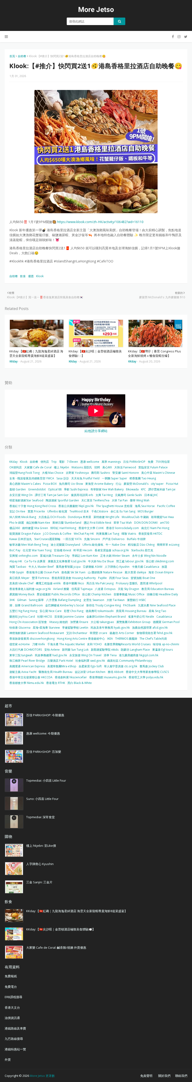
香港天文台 (12, 1007)
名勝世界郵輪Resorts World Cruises (127, 644)
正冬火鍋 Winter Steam (115, 556)
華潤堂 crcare (98, 633)
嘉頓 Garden (17, 489)
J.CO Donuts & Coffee (57, 534)
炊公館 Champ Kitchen (96, 594)
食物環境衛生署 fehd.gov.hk (154, 633)
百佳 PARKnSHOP (134, 462)
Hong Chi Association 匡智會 (28, 622)
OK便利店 (15, 467)
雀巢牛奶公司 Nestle (141, 617)
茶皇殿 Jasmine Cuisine (69, 617)
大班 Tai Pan (120, 500)
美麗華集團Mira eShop (61, 666)
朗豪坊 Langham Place (135, 650)
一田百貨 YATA (72, 539)
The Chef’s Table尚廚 (153, 639)
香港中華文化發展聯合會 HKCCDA (30, 677)
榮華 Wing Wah (139, 500)
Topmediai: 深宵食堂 (40, 817)
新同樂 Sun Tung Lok (75, 650)
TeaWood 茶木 (79, 511)
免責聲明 (146, 1076)
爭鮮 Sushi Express (76, 489)
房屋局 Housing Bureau (131, 611)
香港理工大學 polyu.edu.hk (146, 677)
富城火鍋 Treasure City (55, 556)
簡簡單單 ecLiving (168, 545)
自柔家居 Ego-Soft (90, 666)
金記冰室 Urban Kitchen (90, 672)
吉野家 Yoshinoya (77, 473)
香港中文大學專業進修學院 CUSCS (147, 672)
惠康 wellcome (89, 462)
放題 (164, 567)
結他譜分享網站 (96, 431)
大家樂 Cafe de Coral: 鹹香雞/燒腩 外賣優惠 (56, 947)
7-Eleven (72, 462)
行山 (118, 484)
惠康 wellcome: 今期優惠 (43, 733)
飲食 (23, 276)
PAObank (129, 605)
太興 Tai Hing (104, 495)
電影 (62, 462)
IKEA (110, 639)
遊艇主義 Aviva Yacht (22, 672)
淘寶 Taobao (17, 567)
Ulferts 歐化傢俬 (92, 545)
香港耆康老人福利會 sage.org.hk (30, 589)
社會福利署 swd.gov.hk (90, 661)
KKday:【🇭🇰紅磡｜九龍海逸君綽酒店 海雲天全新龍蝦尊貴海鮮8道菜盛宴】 (36, 353)
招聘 (97, 467)
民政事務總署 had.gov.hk (51, 655)
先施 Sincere (92, 539)
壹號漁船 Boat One (143, 578)
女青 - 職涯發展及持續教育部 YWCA (31, 478)
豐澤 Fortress (40, 578)
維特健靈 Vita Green (35, 528)
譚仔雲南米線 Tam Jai (161, 489)
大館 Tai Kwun (116, 600)
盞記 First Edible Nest (97, 523)
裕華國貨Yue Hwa (162, 517)
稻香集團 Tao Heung (142, 478)
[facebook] (173, 36)
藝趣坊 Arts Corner (122, 633)
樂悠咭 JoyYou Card (22, 617)
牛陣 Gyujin (16, 572)
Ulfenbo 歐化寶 (57, 511)
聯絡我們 (181, 1076)
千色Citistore (99, 511)
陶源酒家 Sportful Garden (62, 500)
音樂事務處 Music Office (129, 594)
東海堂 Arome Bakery (99, 484)
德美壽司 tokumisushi (100, 611)
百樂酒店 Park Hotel (60, 661)
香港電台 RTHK (55, 683)
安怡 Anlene (52, 650)
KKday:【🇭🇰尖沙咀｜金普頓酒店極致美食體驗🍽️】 (95, 353)
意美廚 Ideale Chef (21, 583)
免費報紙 (11, 976)
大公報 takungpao (102, 622)
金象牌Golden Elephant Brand (106, 617)
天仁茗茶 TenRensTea (95, 500)
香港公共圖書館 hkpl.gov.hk (76, 506)
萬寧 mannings (111, 462)
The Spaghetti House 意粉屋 (114, 506)
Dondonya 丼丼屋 (79, 517)
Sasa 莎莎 (62, 478)
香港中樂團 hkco (73, 583)
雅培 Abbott (115, 672)
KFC (143, 489)
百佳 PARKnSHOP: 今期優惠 (45, 715)
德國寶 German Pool (166, 622)
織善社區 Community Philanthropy (129, 661)
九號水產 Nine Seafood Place (157, 605)
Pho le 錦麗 (16, 523)
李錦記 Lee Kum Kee (85, 556)
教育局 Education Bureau (157, 589)
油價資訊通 (12, 1018)
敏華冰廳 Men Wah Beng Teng (28, 545)
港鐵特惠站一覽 (15, 1049)
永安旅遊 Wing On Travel (85, 655)
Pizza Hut (172, 484)
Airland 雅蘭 (61, 589)
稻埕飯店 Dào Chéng (141, 545)
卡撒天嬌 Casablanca (145, 567)
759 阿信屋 (163, 462)
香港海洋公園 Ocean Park (42, 572)
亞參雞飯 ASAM (92, 567)
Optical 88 (55, 489)
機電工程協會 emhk (48, 583)
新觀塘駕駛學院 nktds (104, 650)
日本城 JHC (151, 495)
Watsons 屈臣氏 (81, 467)
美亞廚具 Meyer (19, 578)
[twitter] (185, 36)
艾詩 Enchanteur (76, 633)
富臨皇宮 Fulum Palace (153, 467)
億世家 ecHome (19, 644)
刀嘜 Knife (38, 644)
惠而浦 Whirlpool (151, 583)
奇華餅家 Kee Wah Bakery (107, 489)
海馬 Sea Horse (145, 506)
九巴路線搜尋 (14, 1039)
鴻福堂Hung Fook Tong (24, 473)
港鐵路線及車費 (15, 1028)
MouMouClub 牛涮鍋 (135, 517)
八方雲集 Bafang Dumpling (63, 600)
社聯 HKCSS (44, 617)
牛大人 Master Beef (41, 567)
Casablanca (164, 617)
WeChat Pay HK (84, 534)
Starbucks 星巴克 (142, 550)
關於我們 (164, 1076)
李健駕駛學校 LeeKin (75, 628)
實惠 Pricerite (36, 511)
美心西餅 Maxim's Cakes (25, 484)
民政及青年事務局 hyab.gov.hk (110, 628)
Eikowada (132, 489)
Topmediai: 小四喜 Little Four (46, 780)
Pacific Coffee (166, 506)
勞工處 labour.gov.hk (130, 561)
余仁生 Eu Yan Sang (123, 511)
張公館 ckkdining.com (160, 561)
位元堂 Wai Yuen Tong (37, 550)
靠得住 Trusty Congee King (103, 605)
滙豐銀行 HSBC (136, 600)
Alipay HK (15, 561)
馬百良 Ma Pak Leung (100, 583)
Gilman (21, 600)
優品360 (14, 528)
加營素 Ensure (79, 622)
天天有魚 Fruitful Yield (85, 478)
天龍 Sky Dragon (128, 589)
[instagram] (179, 36)
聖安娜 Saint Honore (125, 473)
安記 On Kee (17, 511)
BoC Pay (14, 550)
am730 (164, 523)
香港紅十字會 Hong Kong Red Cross (32, 506)
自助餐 (22, 56)
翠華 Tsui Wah (123, 523)
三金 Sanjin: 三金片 (39, 882)
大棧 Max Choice (52, 473)
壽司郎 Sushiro (100, 473)
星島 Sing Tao (157, 611)
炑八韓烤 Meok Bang (22, 517)
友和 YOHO (94, 644)
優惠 (31, 276)
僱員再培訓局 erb (82, 495)
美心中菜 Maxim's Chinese (158, 473)
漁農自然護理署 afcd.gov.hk (150, 628)
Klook (40, 276)
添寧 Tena (110, 655)
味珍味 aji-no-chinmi (166, 644)
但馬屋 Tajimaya (81, 589)
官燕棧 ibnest (62, 550)
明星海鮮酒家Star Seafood (26, 500)
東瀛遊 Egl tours (162, 650)
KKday (13, 462)
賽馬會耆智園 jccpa (68, 567)
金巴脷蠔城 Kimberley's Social (64, 605)
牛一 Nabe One (116, 545)
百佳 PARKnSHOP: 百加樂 (43, 752)
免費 (150, 462)
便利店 (45, 462)
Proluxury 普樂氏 (127, 583)
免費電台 (11, 987)
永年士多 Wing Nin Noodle (149, 556)
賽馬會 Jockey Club (152, 666)
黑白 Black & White (79, 683)
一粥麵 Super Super (114, 478)
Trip (54, 462)
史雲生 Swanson (93, 600)
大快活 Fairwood (125, 467)
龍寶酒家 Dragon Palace (25, 534)
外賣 (8, 1059)
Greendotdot (37, 489)
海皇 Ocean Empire (161, 572)
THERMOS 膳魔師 (126, 639)
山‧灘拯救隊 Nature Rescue (105, 572)
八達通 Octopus (105, 589)
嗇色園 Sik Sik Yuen (73, 572)
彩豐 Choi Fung (73, 611)
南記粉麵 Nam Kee (38, 523)
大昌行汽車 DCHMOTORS (25, 650)
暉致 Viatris (129, 534)
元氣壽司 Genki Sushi (128, 495)
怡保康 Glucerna (19, 628)
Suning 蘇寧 (36, 600)
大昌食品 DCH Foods (52, 517)
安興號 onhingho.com (23, 556)
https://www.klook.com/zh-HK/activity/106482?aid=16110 (100, 222)
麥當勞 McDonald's (136, 484)
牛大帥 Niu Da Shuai (101, 561)
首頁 (12, 56)
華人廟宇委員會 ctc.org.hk (120, 666)
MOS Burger (146, 511)
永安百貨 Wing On (21, 495)
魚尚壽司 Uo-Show (71, 484)
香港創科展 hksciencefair (71, 677)
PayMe (102, 578)
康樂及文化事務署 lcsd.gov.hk (67, 561)
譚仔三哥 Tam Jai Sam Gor (52, 495)
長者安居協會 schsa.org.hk (112, 550)
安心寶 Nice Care (51, 611)
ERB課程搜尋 (13, 997)
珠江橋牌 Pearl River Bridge (27, 661)
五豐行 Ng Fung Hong (23, 611)
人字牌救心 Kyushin (117, 567)
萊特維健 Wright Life (106, 517)
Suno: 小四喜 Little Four (42, 799)
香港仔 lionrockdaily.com (122, 528)
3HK (12, 600)
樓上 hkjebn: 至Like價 (41, 845)
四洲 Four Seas (118, 578)
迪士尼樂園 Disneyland (65, 545)
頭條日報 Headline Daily (162, 594)
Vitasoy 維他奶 (58, 622)
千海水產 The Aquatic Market (66, 644)
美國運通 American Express (27, 666)
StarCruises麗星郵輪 (47, 539)
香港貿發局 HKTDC (150, 534)
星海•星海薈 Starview (46, 628)
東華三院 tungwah (21, 655)
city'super (157, 484)
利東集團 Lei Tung (107, 534)
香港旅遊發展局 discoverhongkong (32, 639)
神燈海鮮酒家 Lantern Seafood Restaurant (36, 633)
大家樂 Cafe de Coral (38, 467)
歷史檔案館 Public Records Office (58, 594)
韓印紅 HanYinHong (63, 528)
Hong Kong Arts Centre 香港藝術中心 (81, 639)
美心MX (107, 467)
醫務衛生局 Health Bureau (55, 672)
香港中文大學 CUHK (91, 528)
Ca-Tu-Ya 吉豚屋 (34, 561)
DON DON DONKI (146, 523)
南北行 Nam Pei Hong (155, 528)
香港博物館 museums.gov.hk (107, 677)
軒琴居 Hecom (83, 550)
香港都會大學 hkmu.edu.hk (26, 683)
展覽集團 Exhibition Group (133, 622)
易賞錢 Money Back (21, 594)
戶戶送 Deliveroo (113, 539)
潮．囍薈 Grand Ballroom (26, 605)
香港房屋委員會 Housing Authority (74, 578)
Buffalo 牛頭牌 (136, 539)
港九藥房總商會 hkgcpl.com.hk (138, 655)
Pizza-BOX (50, 484)
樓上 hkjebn (61, 467)
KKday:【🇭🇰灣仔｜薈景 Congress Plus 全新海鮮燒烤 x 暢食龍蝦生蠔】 (154, 353)
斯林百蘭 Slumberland (66, 523)
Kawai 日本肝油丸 (20, 539)
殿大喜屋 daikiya (135, 572)
